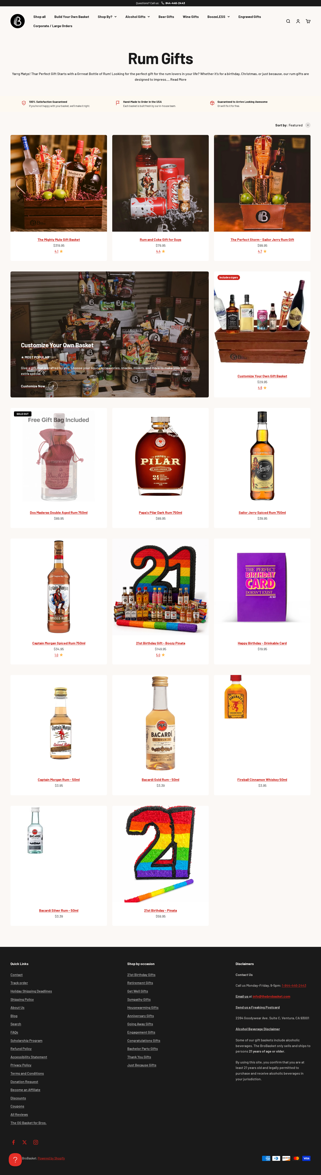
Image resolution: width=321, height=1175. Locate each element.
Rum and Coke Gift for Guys (160, 239)
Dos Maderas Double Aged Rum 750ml (59, 512)
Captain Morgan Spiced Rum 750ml (58, 643)
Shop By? (105, 16)
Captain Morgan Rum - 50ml (59, 779)
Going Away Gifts (140, 1024)
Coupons (17, 1106)
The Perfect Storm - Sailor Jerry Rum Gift (262, 239)
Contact (16, 974)
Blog (13, 1016)
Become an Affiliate (25, 1090)
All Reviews (19, 1114)
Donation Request (24, 1081)
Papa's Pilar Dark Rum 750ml (160, 512)
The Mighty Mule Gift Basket (59, 239)
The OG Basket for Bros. (28, 1123)
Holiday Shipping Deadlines (31, 991)
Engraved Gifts (249, 16)
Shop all (39, 16)
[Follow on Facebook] (13, 1142)
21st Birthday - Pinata (160, 910)
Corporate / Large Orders (52, 25)
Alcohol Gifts (135, 16)
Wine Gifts (191, 16)
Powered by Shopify (51, 1158)
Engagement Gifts (141, 1032)
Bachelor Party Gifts (142, 1048)
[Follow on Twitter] (25, 1142)
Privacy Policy (20, 1065)
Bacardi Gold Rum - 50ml (160, 779)
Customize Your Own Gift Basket (262, 376)
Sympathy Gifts (139, 999)
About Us (17, 1007)
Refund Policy (21, 1048)
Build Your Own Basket (71, 16)
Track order (19, 983)
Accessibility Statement (28, 1057)
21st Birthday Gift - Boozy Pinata (160, 643)
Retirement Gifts (140, 983)
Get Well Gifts (137, 991)
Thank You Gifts (139, 1057)
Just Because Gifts (141, 1065)
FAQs (14, 1032)
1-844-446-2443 (294, 985)
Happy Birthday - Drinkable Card (262, 643)
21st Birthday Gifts (141, 974)
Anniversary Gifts (140, 1016)
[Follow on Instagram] (36, 1142)
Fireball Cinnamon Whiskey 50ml (262, 779)
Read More (178, 79)
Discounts (18, 1098)
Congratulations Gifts (143, 1040)
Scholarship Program (26, 1040)
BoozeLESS (216, 16)
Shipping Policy (22, 999)
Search (15, 1024)
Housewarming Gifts (143, 1007)
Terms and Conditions (27, 1073)
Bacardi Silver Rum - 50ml (58, 910)
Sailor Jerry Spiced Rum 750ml (262, 512)
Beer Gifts (166, 16)
